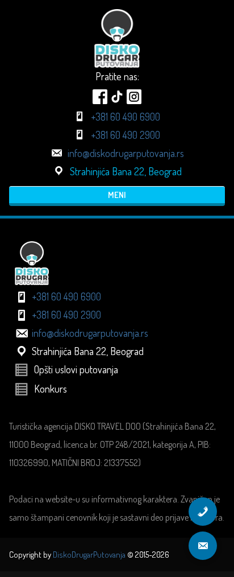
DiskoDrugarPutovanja (89, 554)
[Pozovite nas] (203, 511)
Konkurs (50, 388)
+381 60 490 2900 (125, 135)
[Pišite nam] (203, 545)
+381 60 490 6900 (125, 116)
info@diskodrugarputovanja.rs (126, 153)
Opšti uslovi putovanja (76, 369)
